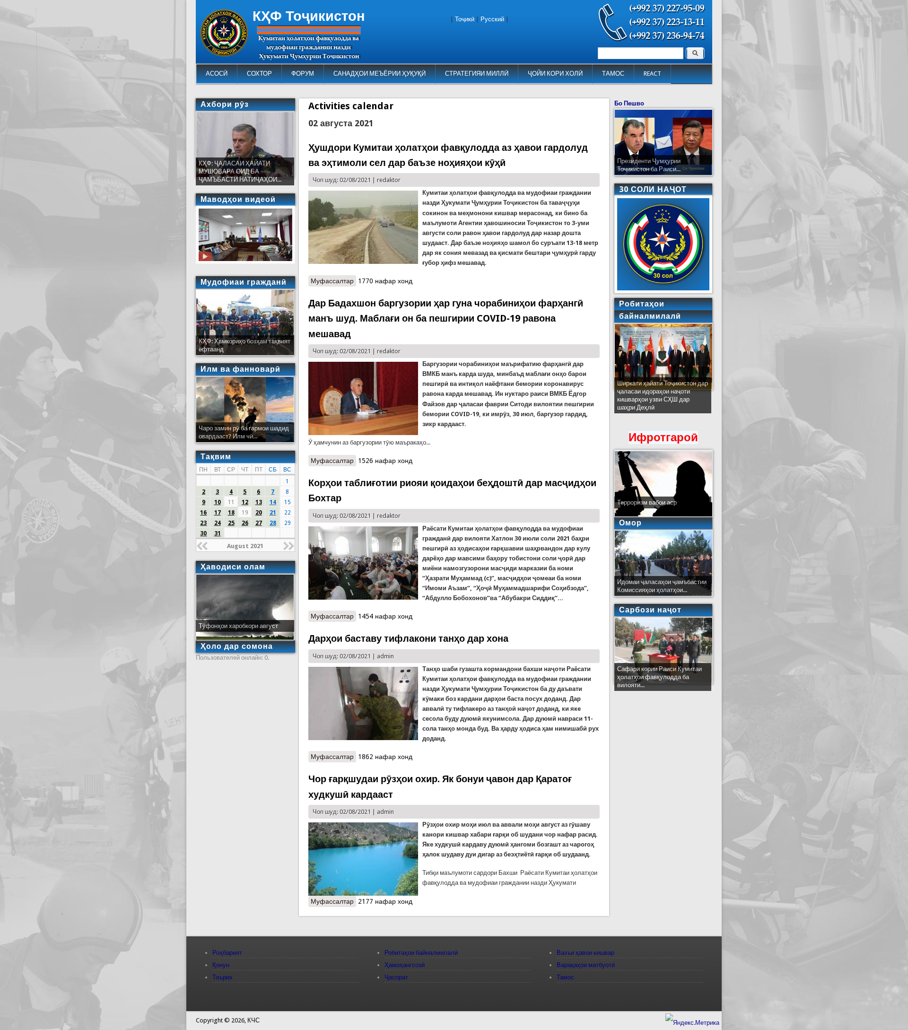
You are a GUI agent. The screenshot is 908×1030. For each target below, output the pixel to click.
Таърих (222, 977)
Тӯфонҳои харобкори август (238, 625)
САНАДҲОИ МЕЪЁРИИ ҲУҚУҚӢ (379, 73)
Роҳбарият (227, 952)
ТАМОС (613, 73)
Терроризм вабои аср (647, 502)
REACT (652, 73)
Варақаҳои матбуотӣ (586, 965)
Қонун (220, 965)
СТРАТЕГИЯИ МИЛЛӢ (476, 73)
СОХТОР (259, 73)
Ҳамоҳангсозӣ (404, 965)
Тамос (565, 977)
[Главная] (224, 54)
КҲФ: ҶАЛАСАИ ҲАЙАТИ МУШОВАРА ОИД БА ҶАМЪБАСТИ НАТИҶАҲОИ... (240, 171)
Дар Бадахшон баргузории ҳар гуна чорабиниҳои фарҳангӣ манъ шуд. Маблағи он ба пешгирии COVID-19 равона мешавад (445, 318)
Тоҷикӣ (464, 19)
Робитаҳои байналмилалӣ (421, 952)
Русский (492, 19)
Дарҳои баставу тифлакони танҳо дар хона (408, 638)
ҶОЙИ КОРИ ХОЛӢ (555, 73)
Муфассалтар (333, 281)
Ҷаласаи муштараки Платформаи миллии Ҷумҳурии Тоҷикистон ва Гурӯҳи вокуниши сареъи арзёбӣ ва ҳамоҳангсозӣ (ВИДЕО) (662, 399)
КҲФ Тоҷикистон (309, 16)
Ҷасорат (396, 977)
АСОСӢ (216, 73)
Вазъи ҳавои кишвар (585, 952)
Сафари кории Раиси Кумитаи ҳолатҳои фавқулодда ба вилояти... (659, 677)
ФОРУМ (302, 73)
